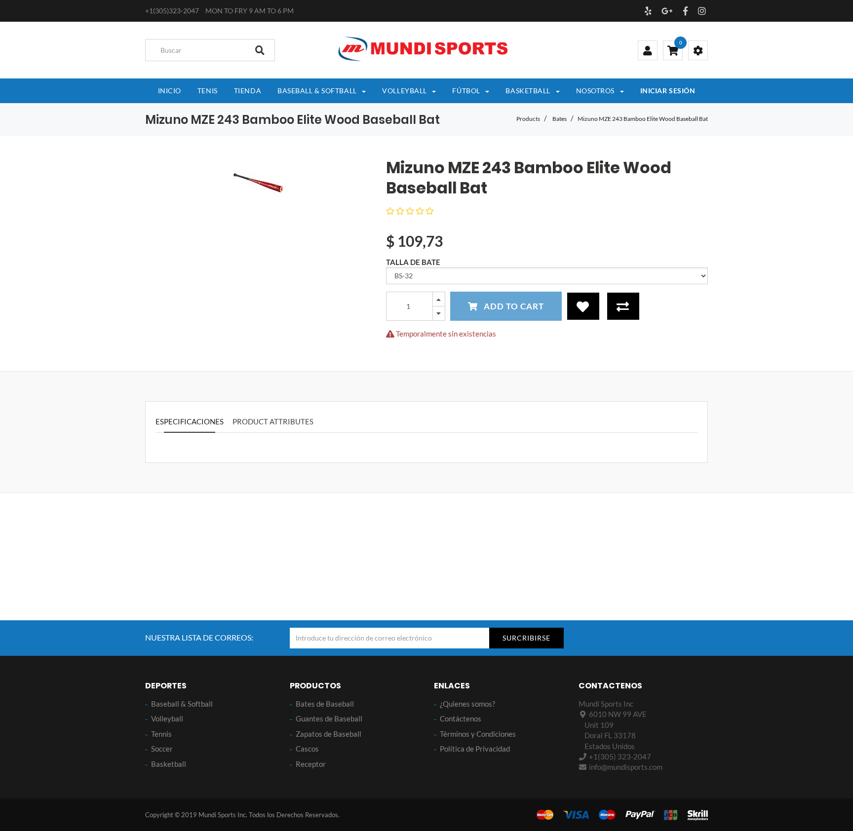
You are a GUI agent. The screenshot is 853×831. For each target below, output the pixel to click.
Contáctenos (460, 718)
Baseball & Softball (182, 703)
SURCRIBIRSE (526, 638)
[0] (673, 51)
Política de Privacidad (475, 748)
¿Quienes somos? (467, 703)
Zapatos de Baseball (328, 733)
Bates (559, 118)
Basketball (168, 763)
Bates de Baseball (325, 703)
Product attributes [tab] (273, 421)
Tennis (161, 733)
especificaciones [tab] (189, 421)
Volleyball (167, 718)
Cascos (307, 748)
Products (528, 118)
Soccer (162, 748)
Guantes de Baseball (329, 718)
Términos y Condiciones (478, 733)
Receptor (311, 763)
